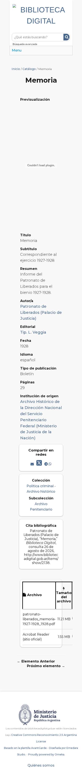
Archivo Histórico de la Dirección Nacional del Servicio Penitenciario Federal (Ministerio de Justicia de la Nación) (41, 419)
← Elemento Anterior (36, 661)
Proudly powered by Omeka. (46, 754)
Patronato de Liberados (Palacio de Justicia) (41, 312)
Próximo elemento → (46, 666)
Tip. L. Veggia (33, 332)
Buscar (66, 37)
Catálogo (29, 69)
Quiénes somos (41, 765)
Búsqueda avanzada (25, 44)
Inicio (16, 69)
